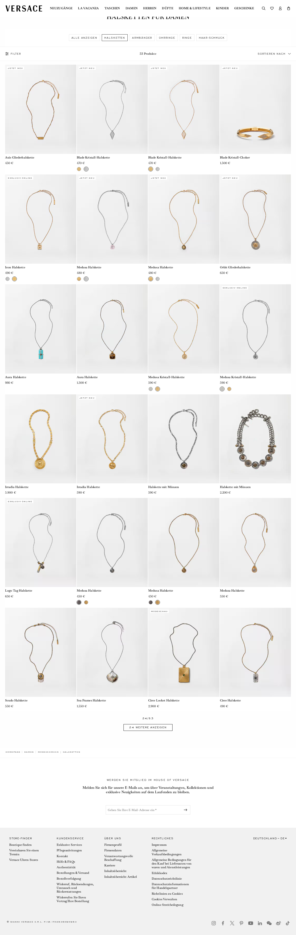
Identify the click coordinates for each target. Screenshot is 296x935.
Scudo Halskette (16, 700)
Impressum (159, 845)
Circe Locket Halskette (163, 700)
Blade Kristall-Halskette (93, 157)
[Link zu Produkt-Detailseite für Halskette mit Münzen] (183, 438)
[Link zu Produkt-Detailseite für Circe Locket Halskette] (183, 652)
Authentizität (66, 867)
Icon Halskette (15, 267)
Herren (149, 8)
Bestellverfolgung (69, 879)
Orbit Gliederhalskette (235, 267)
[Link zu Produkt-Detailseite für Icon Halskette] (40, 218)
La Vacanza (88, 8)
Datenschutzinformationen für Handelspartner (170, 886)
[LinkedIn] (260, 923)
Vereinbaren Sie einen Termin (24, 852)
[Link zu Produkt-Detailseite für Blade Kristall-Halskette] (112, 109)
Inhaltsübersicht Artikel (120, 877)
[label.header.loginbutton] (280, 8)
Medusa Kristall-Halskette (166, 377)
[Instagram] (213, 923)
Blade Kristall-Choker (235, 157)
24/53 (148, 718)
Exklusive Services (69, 845)
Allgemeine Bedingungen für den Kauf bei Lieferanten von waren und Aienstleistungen (171, 863)
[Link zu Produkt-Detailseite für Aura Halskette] (40, 328)
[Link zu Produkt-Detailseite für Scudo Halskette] (40, 652)
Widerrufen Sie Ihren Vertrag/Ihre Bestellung (73, 899)
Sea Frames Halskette (91, 700)
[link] (13, 752)
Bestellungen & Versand (73, 873)
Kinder (222, 8)
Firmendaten (113, 850)
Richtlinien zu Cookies (167, 894)
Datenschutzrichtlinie (167, 879)
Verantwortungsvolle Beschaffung (118, 858)
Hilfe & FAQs (66, 862)
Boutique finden (20, 845)
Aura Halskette (15, 377)
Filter (16, 53)
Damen (132, 8)
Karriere (109, 865)
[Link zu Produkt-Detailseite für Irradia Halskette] (40, 438)
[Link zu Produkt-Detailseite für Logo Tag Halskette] (40, 542)
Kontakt (62, 856)
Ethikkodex (159, 873)
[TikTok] (287, 923)
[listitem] (84, 37)
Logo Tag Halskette (18, 591)
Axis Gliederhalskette (19, 157)
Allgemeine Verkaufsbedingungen (167, 852)
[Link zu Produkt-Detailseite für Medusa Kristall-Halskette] (183, 328)
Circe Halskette (230, 700)
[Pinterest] (241, 923)
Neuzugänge (61, 8)
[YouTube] (250, 923)
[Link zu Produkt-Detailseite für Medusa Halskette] (112, 218)
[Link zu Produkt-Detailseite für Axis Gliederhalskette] (40, 109)
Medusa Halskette (89, 267)
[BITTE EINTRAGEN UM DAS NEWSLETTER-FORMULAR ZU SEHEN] (186, 809)
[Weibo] (278, 923)
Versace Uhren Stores (23, 860)
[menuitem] (61, 8)
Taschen (112, 8)
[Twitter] (232, 923)
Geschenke (244, 8)
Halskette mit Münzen (163, 487)
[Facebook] (223, 923)
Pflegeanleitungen (69, 850)
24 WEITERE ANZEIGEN (147, 727)
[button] (288, 8)
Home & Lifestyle (194, 8)
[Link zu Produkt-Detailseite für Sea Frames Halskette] (112, 652)
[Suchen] (263, 8)
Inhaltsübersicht (115, 871)
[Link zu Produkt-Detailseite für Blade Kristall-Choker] (255, 109)
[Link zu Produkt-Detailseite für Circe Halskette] (255, 652)
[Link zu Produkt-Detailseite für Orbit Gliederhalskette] (255, 218)
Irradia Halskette (16, 487)
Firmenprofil (113, 845)
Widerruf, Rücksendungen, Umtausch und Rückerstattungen (75, 888)
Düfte (167, 8)
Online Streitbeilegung (167, 905)
